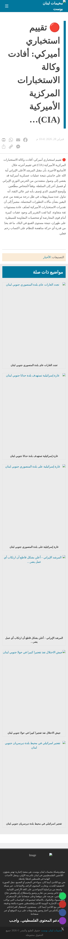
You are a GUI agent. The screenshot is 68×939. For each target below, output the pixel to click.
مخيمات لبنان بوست (51, 930)
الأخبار (47, 257)
